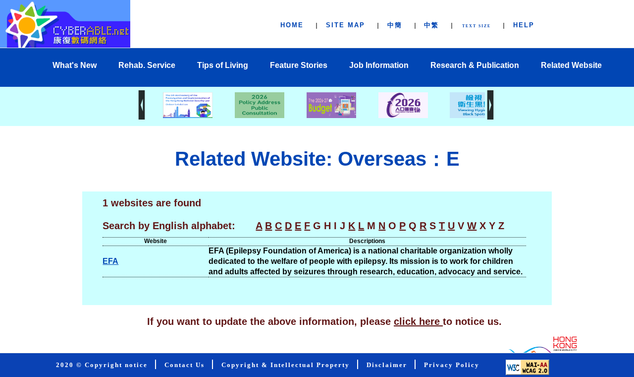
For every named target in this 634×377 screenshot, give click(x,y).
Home (292, 25)
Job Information (379, 65)
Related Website (571, 65)
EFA (110, 261)
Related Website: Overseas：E (317, 159)
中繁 (431, 25)
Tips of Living (222, 65)
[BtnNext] (490, 116)
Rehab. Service (146, 65)
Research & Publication (474, 65)
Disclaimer (387, 365)
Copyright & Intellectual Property (285, 365)
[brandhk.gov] (540, 350)
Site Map (345, 25)
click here (418, 321)
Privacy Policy (451, 365)
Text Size (476, 26)
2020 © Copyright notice (102, 365)
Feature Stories (298, 65)
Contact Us (184, 365)
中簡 (394, 25)
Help (523, 25)
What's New (75, 65)
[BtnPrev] (142, 116)
